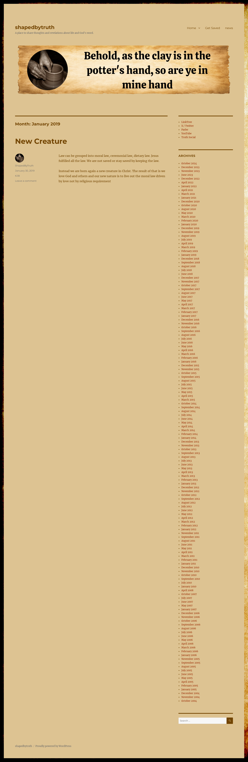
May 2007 (187, 605)
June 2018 (187, 274)
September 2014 (190, 407)
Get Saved (212, 28)
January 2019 (188, 254)
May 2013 (186, 468)
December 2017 (190, 277)
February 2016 (189, 357)
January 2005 (189, 689)
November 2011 (190, 533)
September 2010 (190, 578)
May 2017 (186, 300)
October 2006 (189, 620)
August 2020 (188, 209)
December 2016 (190, 319)
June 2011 (186, 544)
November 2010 (190, 571)
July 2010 (186, 582)
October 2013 (188, 449)
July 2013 (186, 460)
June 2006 (187, 636)
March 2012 (188, 521)
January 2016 (188, 361)
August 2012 (188, 502)
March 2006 (188, 647)
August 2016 (188, 335)
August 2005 (188, 666)
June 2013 (186, 464)
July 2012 (186, 506)
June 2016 (187, 342)
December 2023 (190, 167)
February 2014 (189, 434)
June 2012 (187, 510)
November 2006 (190, 617)
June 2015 (187, 388)
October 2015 (188, 373)
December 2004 (190, 693)
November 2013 (190, 445)
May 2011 (186, 548)
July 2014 (186, 415)
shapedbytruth (34, 27)
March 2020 (188, 216)
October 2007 (189, 594)
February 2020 (189, 220)
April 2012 (187, 517)
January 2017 (188, 315)
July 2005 (186, 670)
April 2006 (187, 643)
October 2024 (189, 163)
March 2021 (188, 193)
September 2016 (190, 331)
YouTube (186, 133)
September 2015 (190, 376)
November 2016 (190, 323)
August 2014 (188, 411)
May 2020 (187, 213)
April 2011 (187, 552)
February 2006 (189, 651)
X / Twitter (187, 125)
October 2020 (189, 205)
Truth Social (188, 137)
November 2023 (190, 171)
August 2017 (188, 293)
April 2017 (187, 304)
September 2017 (190, 289)
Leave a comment (25, 180)
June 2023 (187, 174)
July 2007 (186, 598)
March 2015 (188, 399)
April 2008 (187, 590)
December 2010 (190, 567)
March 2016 (188, 354)
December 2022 (190, 178)
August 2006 (188, 628)
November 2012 (190, 491)
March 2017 (188, 308)
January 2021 (188, 197)
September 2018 (190, 262)
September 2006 (190, 624)
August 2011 (188, 540)
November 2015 (190, 369)
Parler (184, 129)
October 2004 (189, 700)
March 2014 (188, 430)
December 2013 (190, 441)
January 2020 (189, 224)
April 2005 (187, 681)
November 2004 (190, 697)
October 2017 (188, 285)
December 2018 (190, 258)
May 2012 (186, 514)
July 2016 (186, 338)
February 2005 (189, 685)
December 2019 (190, 228)
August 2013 (188, 457)
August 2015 (188, 380)
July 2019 (186, 239)
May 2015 (186, 392)
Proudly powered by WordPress (53, 746)
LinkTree (186, 122)
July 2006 (186, 632)
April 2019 (187, 243)
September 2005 (190, 662)
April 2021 (187, 190)
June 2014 (187, 418)
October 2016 (189, 327)
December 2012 (190, 487)
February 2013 (189, 479)
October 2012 (188, 495)
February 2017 (189, 312)
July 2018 (186, 270)
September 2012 (190, 498)
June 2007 (187, 601)
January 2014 (188, 437)
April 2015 (187, 396)
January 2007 (189, 609)
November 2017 (190, 281)
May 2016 (186, 346)
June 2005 (187, 674)
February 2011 (189, 559)
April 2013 (187, 472)
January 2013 (188, 483)
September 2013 (190, 453)
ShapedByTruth (24, 165)
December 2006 (190, 613)
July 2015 (186, 384)
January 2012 (188, 529)
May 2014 (186, 422)
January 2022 (189, 186)
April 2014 (187, 426)
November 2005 (190, 659)
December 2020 (190, 201)
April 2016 (187, 350)
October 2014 (188, 403)
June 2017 (187, 296)
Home (191, 28)
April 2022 (187, 182)
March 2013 (188, 476)
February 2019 (189, 251)
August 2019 (188, 235)
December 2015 (190, 365)
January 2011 (188, 563)
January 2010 (188, 586)
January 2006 (189, 655)
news (229, 28)
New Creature (41, 141)
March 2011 (188, 556)
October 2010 (188, 575)
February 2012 (189, 525)
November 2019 (190, 232)
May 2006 (187, 639)
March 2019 (188, 247)
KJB (17, 175)
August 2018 (188, 266)
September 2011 (190, 537)
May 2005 (187, 678)
